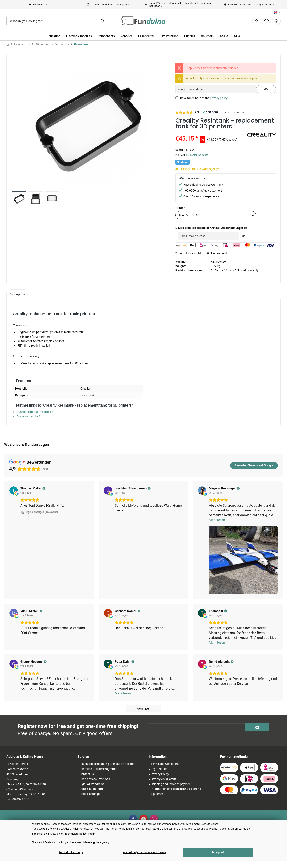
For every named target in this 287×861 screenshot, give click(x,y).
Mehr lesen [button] (217, 520)
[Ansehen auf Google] (13, 490)
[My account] (256, 21)
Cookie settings (90, 794)
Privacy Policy (160, 774)
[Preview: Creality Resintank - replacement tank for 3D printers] (19, 198)
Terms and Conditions (165, 764)
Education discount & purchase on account (108, 764)
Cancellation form (91, 789)
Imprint (92, 833)
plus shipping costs (197, 155)
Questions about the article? (34, 412)
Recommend (218, 253)
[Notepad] (266, 21)
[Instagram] (154, 819)
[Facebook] (133, 819)
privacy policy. (219, 98)
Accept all (218, 852)
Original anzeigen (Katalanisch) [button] (42, 512)
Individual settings (71, 852)
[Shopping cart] (276, 21)
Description (17, 294)
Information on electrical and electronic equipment (176, 791)
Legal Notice (159, 769)
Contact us (87, 774)
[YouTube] (143, 819)
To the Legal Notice (76, 833)
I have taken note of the (203, 98)
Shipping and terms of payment (171, 784)
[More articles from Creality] (261, 137)
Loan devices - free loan (95, 779)
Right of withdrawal (92, 784)
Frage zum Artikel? (28, 416)
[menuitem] (276, 21)
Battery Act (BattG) (163, 779)
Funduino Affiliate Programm (98, 769)
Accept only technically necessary (144, 852)
